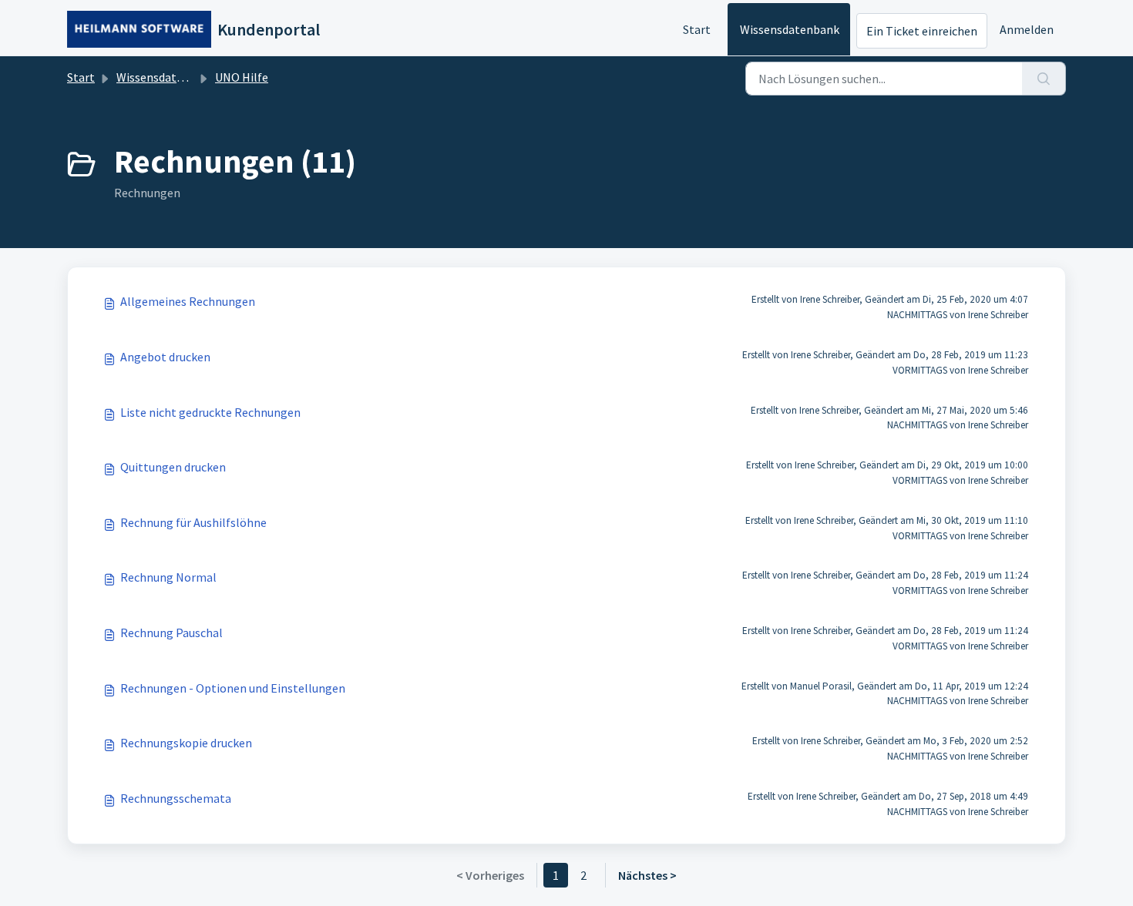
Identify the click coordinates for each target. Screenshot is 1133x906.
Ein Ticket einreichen (921, 31)
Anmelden (1027, 29)
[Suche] (1044, 79)
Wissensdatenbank (789, 29)
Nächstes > (647, 875)
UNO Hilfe (241, 77)
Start (697, 29)
